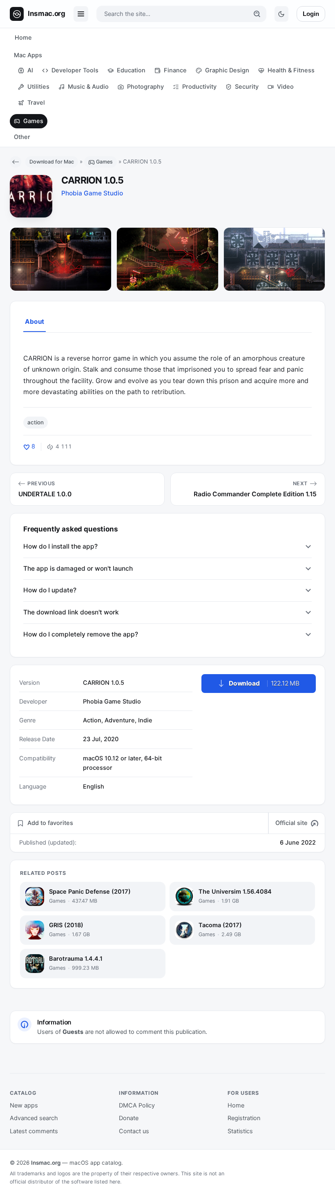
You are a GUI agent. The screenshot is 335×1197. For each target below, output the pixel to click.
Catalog (23, 1093)
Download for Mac (51, 162)
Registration (244, 1118)
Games (33, 121)
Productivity (199, 86)
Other (22, 137)
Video (285, 86)
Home (23, 37)
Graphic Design (227, 70)
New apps (24, 1105)
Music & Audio (88, 86)
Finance (175, 70)
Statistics (240, 1131)
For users (243, 1093)
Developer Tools (74, 70)
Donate (128, 1118)
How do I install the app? (60, 546)
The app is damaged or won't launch (78, 568)
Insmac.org (45, 1162)
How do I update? (49, 590)
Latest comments (34, 1131)
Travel (36, 102)
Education (131, 70)
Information (139, 1093)
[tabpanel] (167, 369)
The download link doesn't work (71, 612)
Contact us (134, 1131)
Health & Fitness (291, 70)
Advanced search (34, 1118)
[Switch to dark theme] (281, 14)
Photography (145, 86)
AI (30, 70)
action (35, 422)
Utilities (38, 86)
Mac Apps (28, 55)
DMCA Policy (137, 1105)
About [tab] (34, 321)
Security (247, 86)
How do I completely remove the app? (80, 634)
